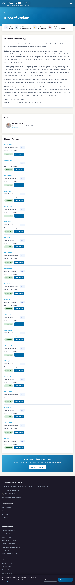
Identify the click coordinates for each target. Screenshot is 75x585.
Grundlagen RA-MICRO (8, 530)
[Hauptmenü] (71, 3)
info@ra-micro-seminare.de (13, 497)
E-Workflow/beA (21, 13)
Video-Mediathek (7, 508)
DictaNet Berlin (6, 566)
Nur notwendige (50, 579)
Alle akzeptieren (65, 579)
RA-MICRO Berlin (7, 563)
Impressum (5, 514)
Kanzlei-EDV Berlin (7, 570)
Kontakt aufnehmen (37, 467)
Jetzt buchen (19, 154)
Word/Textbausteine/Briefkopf (11, 547)
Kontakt (4, 511)
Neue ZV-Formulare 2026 (9, 553)
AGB (3, 521)
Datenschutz (5, 517)
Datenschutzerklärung (13, 582)
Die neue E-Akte (7, 537)
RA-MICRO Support (7, 573)
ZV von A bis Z (6, 550)
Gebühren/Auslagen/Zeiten (10, 540)
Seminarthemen (9, 13)
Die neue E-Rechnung (8, 544)
